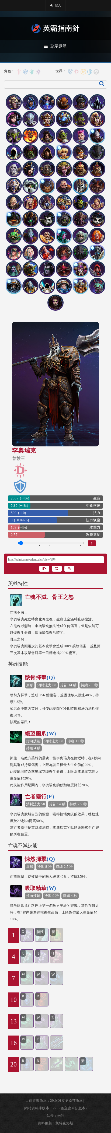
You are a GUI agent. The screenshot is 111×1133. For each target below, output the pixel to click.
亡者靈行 (39, 796)
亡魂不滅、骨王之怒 (49, 597)
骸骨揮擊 (40, 677)
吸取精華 (40, 888)
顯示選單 (58, 46)
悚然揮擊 (40, 859)
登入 (57, 5)
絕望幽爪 (40, 733)
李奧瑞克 (24, 450)
